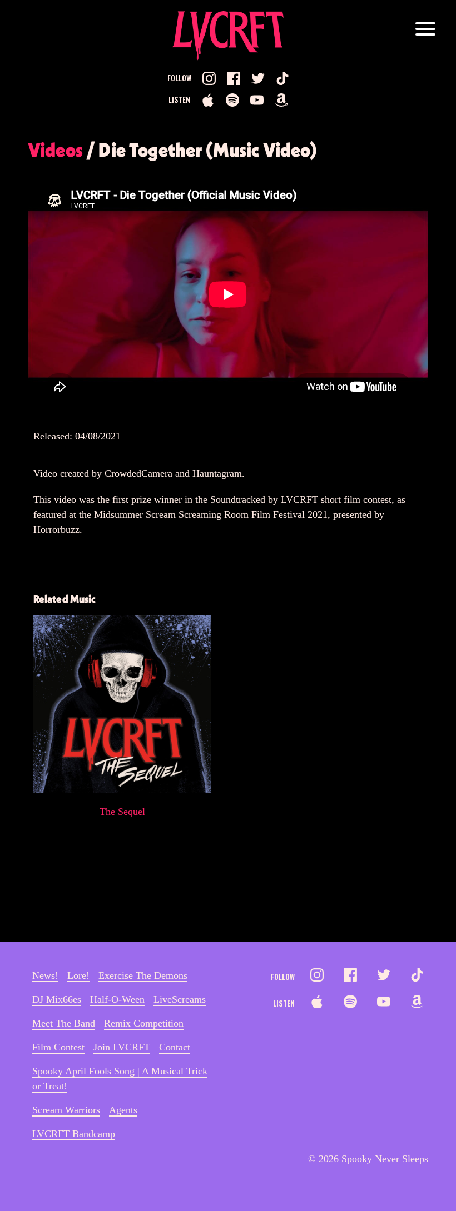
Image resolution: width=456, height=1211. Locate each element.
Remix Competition (144, 1023)
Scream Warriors (66, 1109)
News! (45, 975)
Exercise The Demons (142, 975)
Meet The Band (63, 1023)
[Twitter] (258, 78)
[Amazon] (281, 100)
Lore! (78, 975)
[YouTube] (257, 100)
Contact (174, 1047)
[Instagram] (209, 78)
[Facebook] (233, 78)
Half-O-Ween (117, 999)
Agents (123, 1109)
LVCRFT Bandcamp (73, 1133)
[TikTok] (282, 78)
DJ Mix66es (56, 999)
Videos (55, 149)
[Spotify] (232, 100)
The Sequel (122, 811)
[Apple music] (208, 100)
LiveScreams (179, 999)
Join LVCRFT (121, 1047)
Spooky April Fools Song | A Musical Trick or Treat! (119, 1078)
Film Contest (58, 1047)
